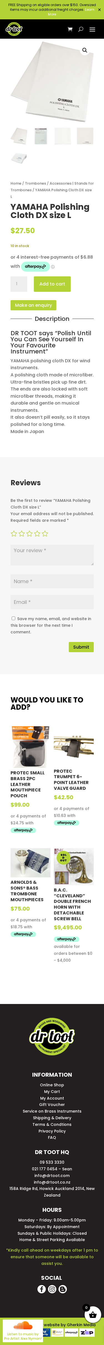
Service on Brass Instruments (52, 1111)
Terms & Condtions (52, 1124)
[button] (85, 50)
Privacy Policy (52, 1131)
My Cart (52, 1091)
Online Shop (52, 1085)
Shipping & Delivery (52, 1118)
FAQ (52, 1137)
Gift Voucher (52, 1104)
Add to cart (52, 284)
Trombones (35, 183)
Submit (81, 647)
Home (16, 183)
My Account (52, 1098)
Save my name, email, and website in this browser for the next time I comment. (51, 625)
